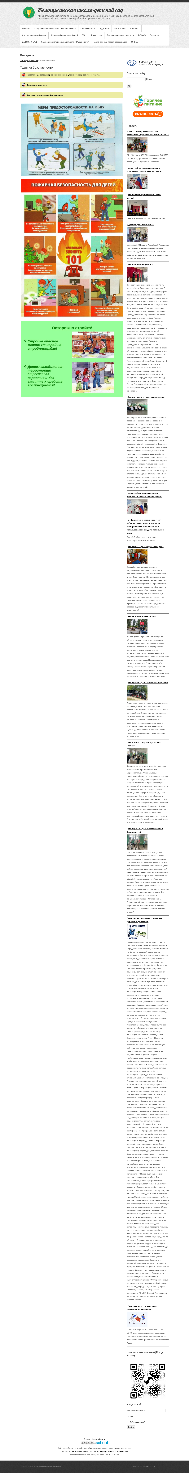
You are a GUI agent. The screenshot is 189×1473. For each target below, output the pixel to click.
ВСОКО (142, 35)
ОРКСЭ (134, 42)
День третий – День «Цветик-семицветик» (147, 683)
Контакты (134, 28)
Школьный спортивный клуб (64, 35)
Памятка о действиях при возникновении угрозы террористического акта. (63, 75)
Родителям (104, 28)
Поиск (149, 79)
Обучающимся (88, 28)
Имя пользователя (136, 1411)
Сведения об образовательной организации (55, 28)
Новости (26, 28)
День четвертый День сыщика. (142, 616)
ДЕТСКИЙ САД (29, 42)
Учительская (120, 28)
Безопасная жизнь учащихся (120, 35)
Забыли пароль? (137, 1422)
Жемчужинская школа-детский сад (48, 1466)
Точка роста (96, 35)
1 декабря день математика (140, 224)
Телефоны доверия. (37, 85)
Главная (23, 61)
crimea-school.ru (149, 1466)
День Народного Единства (140, 264)
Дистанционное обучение (34, 35)
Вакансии (154, 35)
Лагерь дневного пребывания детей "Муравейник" (65, 42)
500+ (84, 35)
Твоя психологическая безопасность (45, 95)
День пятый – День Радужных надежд (145, 547)
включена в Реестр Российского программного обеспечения (99, 1451)
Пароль (131, 1416)
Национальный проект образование (110, 42)
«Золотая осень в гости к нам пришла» (146, 397)
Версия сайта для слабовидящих (151, 63)
